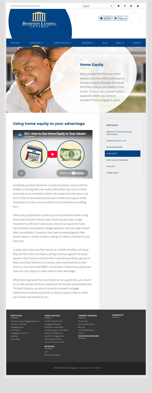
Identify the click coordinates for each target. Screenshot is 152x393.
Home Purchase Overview (53, 321)
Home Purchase (61, 42)
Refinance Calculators (52, 355)
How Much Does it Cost (116, 141)
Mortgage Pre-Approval (53, 324)
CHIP (46, 352)
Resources (81, 327)
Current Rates (113, 173)
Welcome (15, 42)
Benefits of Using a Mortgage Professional (119, 133)
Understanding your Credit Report (56, 330)
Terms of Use (84, 368)
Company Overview (87, 315)
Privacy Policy (96, 368)
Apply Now (111, 166)
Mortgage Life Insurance (117, 160)
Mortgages (35, 42)
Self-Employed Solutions (53, 339)
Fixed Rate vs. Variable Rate (54, 327)
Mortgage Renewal (115, 147)
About (119, 42)
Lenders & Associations (86, 330)
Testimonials (82, 321)
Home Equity (112, 153)
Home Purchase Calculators (54, 342)
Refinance (87, 42)
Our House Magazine (88, 336)
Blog (105, 42)
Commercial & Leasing (86, 324)
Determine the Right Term (54, 333)
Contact (137, 42)
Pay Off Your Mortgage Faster (54, 336)
